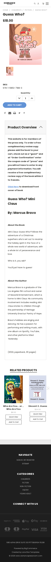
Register (30, 460)
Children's (25, 479)
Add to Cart (13, 422)
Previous (3, 388)
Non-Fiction (25, 486)
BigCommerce (30, 548)
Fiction (25, 482)
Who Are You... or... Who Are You (13, 407)
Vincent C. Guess (37, 406)
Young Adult (25, 493)
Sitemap (25, 463)
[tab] (25, 127)
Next (48, 388)
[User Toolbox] (38, 3)
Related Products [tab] (23, 370)
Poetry (26, 490)
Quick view (13, 417)
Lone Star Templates (30, 552)
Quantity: (25, 93)
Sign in (20, 460)
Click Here (13, 186)
